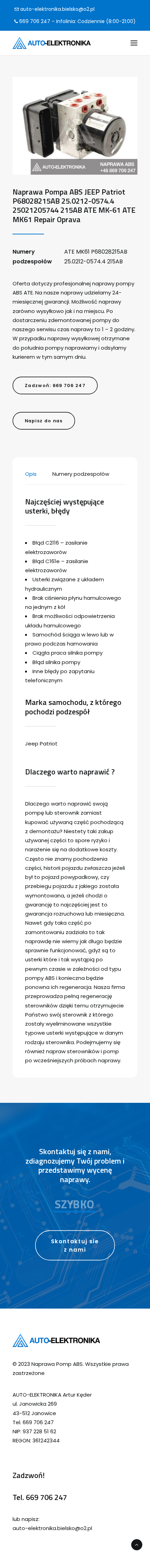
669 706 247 (46, 1497)
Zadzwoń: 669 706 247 (55, 385)
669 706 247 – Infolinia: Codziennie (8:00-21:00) (77, 21)
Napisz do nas (44, 420)
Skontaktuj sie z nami (76, 1245)
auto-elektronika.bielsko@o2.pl (57, 9)
